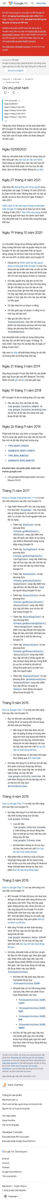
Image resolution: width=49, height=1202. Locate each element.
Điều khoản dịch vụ (10, 1100)
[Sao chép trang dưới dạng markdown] (13, 92)
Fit (26, 3)
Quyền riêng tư (20, 1186)
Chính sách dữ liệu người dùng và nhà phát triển (22, 1104)
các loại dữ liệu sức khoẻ (30, 159)
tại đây (40, 169)
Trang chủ (6, 79)
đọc (23, 380)
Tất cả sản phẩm (9, 1176)
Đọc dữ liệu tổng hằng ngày (25, 870)
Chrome (5, 1163)
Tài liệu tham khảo (13, 82)
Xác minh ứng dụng (31, 212)
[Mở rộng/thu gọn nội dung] (19, 100)
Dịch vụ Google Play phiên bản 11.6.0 (19, 498)
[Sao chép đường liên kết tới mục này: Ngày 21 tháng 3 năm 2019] (43, 366)
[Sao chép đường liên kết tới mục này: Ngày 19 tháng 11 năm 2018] (44, 390)
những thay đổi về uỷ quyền (27, 187)
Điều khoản (7, 1186)
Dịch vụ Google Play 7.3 (13, 803)
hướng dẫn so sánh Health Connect (21, 41)
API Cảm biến (34, 758)
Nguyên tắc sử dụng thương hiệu (16, 1108)
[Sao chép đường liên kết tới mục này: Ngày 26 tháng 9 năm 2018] (43, 427)
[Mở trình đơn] (4, 3)
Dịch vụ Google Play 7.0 (13, 887)
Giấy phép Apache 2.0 (10, 1063)
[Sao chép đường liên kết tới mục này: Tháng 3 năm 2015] (31, 880)
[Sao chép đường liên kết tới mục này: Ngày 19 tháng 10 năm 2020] (5, 237)
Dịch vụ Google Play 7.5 (13, 710)
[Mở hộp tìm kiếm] (32, 3)
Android (5, 1159)
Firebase (6, 1167)
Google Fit (29, 79)
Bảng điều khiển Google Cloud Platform (18, 1141)
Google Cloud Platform (12, 1172)
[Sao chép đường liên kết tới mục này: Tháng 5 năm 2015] (31, 703)
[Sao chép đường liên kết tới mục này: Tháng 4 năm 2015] (31, 797)
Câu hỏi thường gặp (10, 1125)
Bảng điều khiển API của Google (15, 1137)
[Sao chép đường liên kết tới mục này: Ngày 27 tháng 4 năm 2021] (43, 180)
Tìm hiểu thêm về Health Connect (16, 47)
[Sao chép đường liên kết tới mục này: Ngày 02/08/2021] (29, 149)
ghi (16, 380)
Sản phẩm (17, 79)
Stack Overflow (8, 1120)
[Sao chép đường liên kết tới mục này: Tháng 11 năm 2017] (32, 491)
